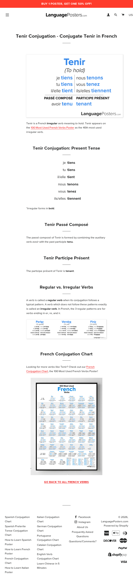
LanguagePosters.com (114, 521)
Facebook (84, 517)
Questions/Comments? (83, 541)
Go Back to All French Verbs (66, 482)
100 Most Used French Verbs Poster (52, 127)
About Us (82, 527)
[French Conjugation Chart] (66, 426)
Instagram (84, 522)
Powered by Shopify (116, 525)
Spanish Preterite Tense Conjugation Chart (16, 530)
